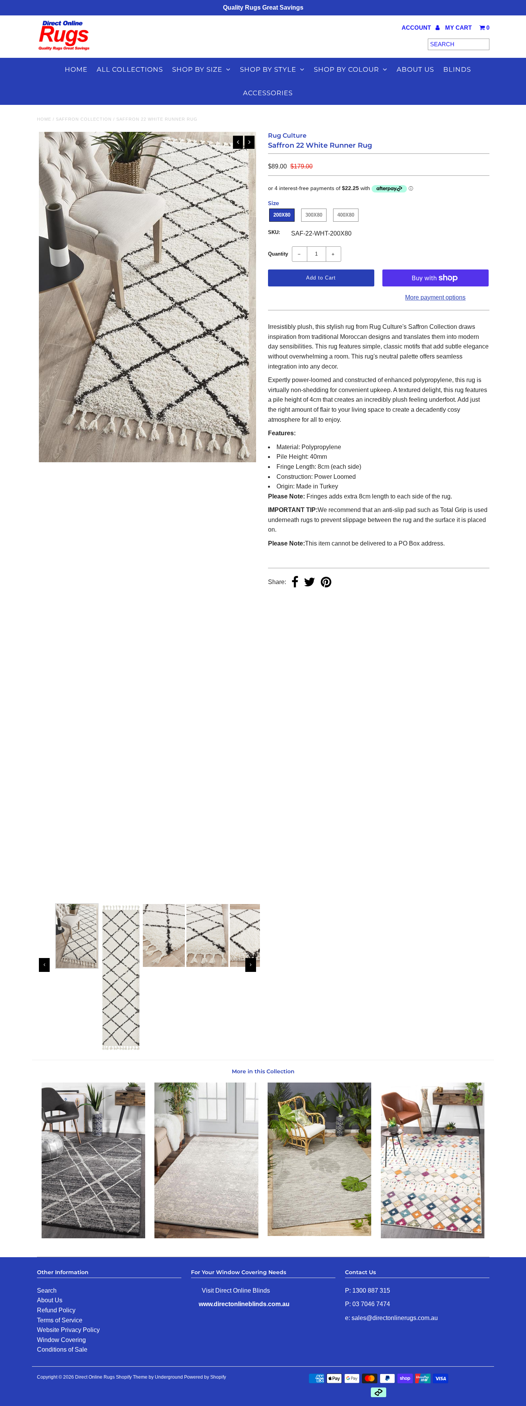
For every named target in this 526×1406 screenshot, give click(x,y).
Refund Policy (56, 1310)
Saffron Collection (84, 119)
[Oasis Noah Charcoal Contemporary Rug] (93, 1236)
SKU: (274, 232)
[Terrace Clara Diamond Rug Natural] (319, 1234)
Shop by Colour (346, 69)
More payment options (435, 297)
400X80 (345, 215)
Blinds (457, 69)
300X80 (313, 215)
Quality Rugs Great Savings (263, 7)
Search (47, 1290)
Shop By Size (197, 69)
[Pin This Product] (326, 582)
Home (76, 69)
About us (415, 69)
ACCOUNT (417, 27)
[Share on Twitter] (309, 582)
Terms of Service (59, 1320)
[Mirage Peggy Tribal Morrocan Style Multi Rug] (432, 1236)
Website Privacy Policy (68, 1330)
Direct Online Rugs (95, 1377)
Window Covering (61, 1340)
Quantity (278, 254)
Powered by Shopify (205, 1377)
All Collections (130, 69)
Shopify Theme (131, 1377)
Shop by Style (268, 69)
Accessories (268, 93)
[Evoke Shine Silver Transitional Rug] (206, 1236)
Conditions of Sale (62, 1349)
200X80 (281, 215)
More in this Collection (263, 1071)
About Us (49, 1300)
